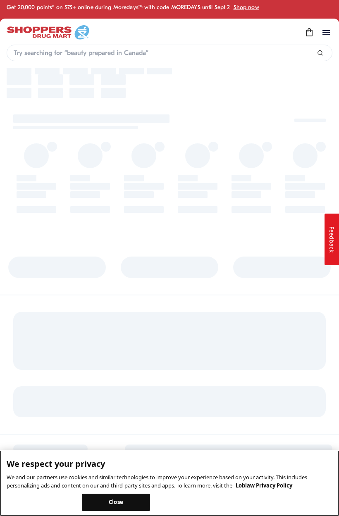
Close (116, 502)
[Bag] (309, 32)
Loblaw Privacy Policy (264, 485)
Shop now (246, 7)
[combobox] (169, 53)
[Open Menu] (326, 32)
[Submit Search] (320, 53)
